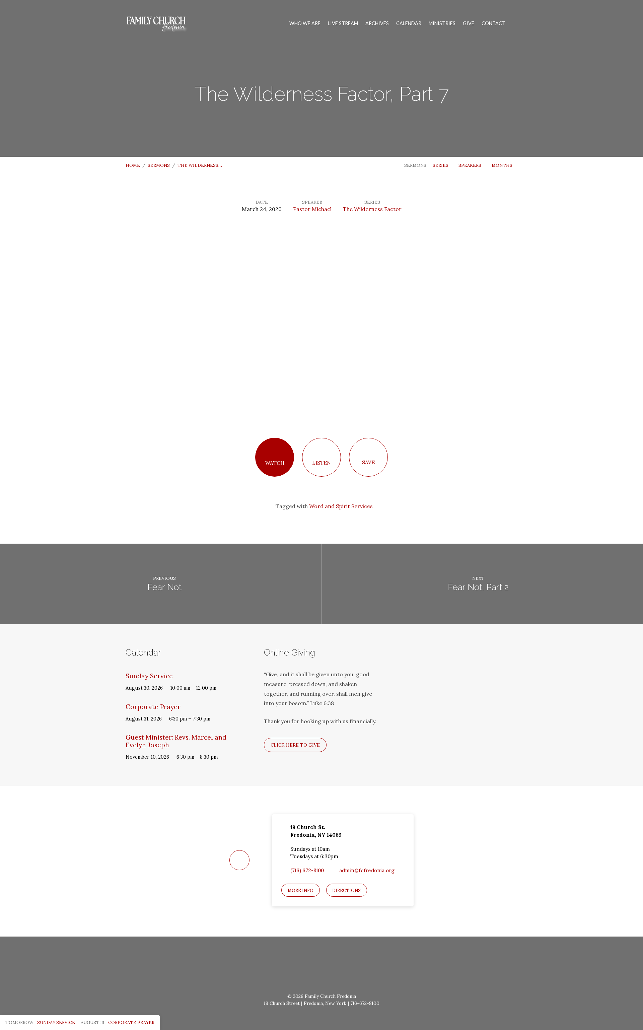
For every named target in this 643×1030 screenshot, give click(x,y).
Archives (377, 23)
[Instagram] (321, 968)
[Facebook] (305, 968)
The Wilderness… (199, 165)
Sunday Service (149, 676)
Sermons (159, 165)
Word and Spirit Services (341, 506)
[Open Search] (515, 23)
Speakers (470, 165)
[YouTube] (338, 968)
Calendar (408, 23)
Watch (274, 463)
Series (441, 165)
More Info (300, 890)
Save (368, 462)
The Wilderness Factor (372, 209)
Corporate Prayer (153, 707)
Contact (493, 23)
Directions (346, 890)
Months (502, 165)
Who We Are (304, 23)
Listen (321, 463)
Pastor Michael (312, 209)
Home (133, 165)
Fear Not (164, 587)
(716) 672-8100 (307, 870)
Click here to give (295, 745)
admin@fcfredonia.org (367, 870)
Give (468, 23)
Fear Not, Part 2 (478, 587)
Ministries (442, 23)
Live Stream (343, 23)
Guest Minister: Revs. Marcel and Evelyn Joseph (176, 741)
